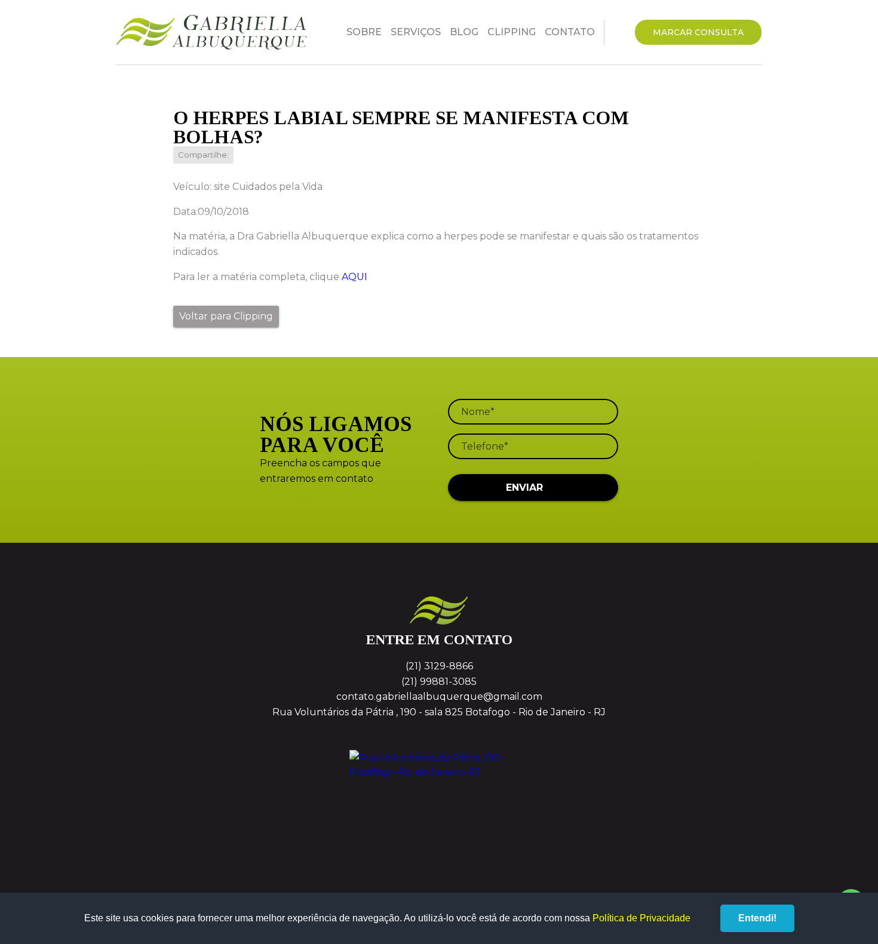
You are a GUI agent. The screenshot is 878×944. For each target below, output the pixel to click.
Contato (570, 32)
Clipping (511, 32)
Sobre (364, 32)
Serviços (416, 32)
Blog (464, 32)
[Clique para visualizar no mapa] (439, 795)
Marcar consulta (698, 32)
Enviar (524, 487)
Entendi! (757, 918)
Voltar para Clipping (226, 316)
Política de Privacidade (641, 918)
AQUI (354, 276)
